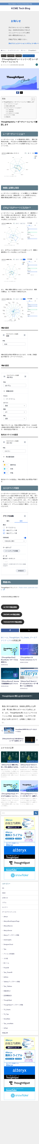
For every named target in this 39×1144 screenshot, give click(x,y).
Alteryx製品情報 (10, 607)
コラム (4, 902)
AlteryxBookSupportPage (11, 921)
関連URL (8, 117)
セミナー (5, 907)
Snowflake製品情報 (11, 614)
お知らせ (5, 897)
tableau (6, 977)
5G (3, 888)
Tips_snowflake (8, 1023)
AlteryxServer (8, 930)
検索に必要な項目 (10, 106)
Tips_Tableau (8, 986)
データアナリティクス (28, 55)
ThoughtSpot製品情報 (12, 622)
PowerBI (6, 967)
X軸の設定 (11, 109)
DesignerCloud (8, 944)
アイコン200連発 (9, 953)
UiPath (6, 1028)
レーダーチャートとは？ (12, 103)
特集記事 (5, 1033)
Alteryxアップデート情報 (11, 935)
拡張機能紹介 (8, 995)
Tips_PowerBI (8, 972)
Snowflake (7, 1019)
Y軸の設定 (11, 111)
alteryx (6, 916)
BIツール (4, 55)
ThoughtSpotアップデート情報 (13, 1005)
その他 (6, 958)
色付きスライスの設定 (14, 113)
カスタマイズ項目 (10, 114)
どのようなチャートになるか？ (14, 107)
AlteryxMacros (8, 926)
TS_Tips (6, 1014)
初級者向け (7, 991)
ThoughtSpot (11, 55)
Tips (5, 949)
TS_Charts (18, 55)
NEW (3, 893)
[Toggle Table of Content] (32, 99)
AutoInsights (7, 939)
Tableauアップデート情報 (12, 981)
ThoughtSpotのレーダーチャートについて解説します (19, 102)
